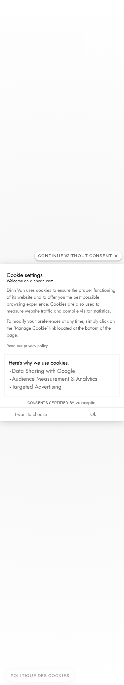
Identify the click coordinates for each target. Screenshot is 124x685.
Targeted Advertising (37, 387)
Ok (93, 414)
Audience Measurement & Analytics (54, 379)
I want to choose (31, 414)
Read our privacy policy (27, 346)
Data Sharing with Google (43, 371)
